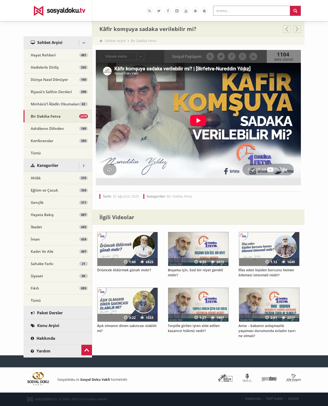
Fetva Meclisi (225, 378)
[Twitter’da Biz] (158, 10)
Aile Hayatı (293, 378)
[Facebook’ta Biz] (167, 10)
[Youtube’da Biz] (186, 10)
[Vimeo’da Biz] (177, 10)
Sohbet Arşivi (115, 40)
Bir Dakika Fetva (143, 40)
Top (86, 350)
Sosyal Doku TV (58, 10)
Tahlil (247, 378)
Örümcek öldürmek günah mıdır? (124, 270)
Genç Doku (269, 378)
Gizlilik (293, 398)
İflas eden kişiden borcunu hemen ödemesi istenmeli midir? (266, 272)
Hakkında (253, 398)
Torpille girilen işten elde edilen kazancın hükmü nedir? (194, 328)
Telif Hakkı (274, 398)
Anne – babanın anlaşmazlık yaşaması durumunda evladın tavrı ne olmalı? (267, 330)
